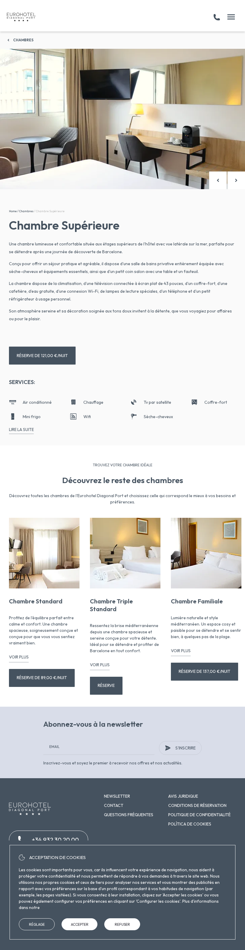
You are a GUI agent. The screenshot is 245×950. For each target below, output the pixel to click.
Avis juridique (183, 796)
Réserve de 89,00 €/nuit (42, 677)
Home (13, 211)
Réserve (106, 685)
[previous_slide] (218, 180)
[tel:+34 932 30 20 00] (217, 17)
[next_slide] (236, 180)
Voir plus (19, 657)
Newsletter (117, 796)
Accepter (79, 924)
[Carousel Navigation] (227, 180)
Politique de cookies (59, 907)
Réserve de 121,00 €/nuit (42, 355)
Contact (113, 805)
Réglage (37, 924)
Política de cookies (189, 824)
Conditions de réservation (197, 805)
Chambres (23, 40)
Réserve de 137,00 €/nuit (204, 671)
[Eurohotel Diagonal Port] (21, 17)
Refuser (122, 924)
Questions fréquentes (128, 814)
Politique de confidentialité (199, 814)
